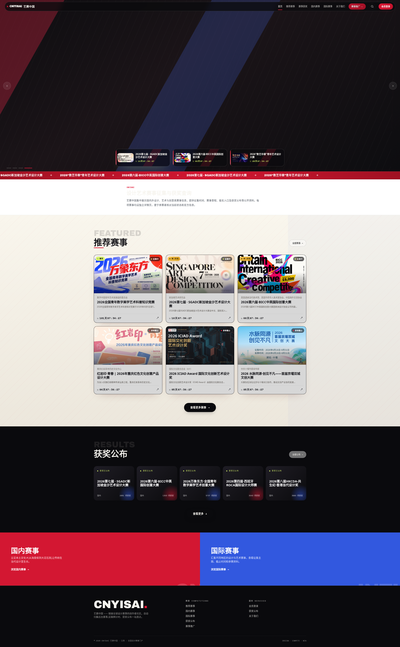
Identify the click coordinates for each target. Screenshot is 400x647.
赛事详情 (125, 92)
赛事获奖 (303, 6)
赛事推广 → (357, 6)
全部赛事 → (297, 243)
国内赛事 (315, 6)
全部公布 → (297, 454)
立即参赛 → (105, 92)
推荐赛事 (290, 6)
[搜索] (372, 6)
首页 (280, 6)
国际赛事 (328, 6)
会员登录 (385, 6)
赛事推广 (190, 626)
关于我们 (340, 6)
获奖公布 (190, 621)
